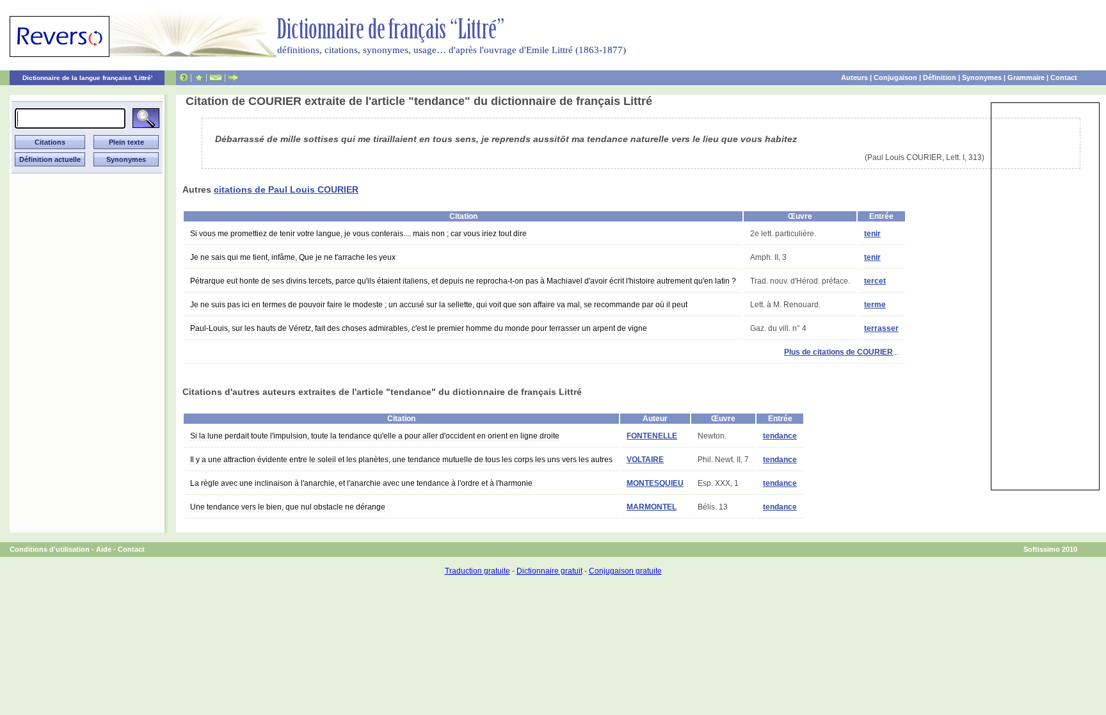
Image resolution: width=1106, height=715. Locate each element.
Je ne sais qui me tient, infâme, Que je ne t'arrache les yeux (293, 257)
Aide (103, 549)
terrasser (881, 328)
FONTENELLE (652, 435)
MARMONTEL (652, 506)
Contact (1063, 77)
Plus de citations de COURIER (838, 352)
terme (875, 304)
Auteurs (854, 77)
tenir (872, 233)
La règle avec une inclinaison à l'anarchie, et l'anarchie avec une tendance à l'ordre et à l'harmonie (361, 483)
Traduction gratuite (477, 570)
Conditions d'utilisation (50, 549)
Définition (939, 77)
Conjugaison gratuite (625, 570)
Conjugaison (895, 77)
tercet (875, 281)
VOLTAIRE (645, 459)
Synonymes (982, 77)
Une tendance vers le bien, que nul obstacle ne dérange (287, 506)
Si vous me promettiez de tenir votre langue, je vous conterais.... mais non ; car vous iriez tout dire (358, 233)
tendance (780, 435)
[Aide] (183, 77)
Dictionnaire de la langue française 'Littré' (87, 77)
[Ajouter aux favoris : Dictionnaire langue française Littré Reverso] (199, 77)
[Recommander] (233, 77)
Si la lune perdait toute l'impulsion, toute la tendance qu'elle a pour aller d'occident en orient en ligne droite (374, 435)
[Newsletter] (215, 77)
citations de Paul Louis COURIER (286, 189)
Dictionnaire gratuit (549, 570)
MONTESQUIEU (655, 483)
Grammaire (1026, 77)
